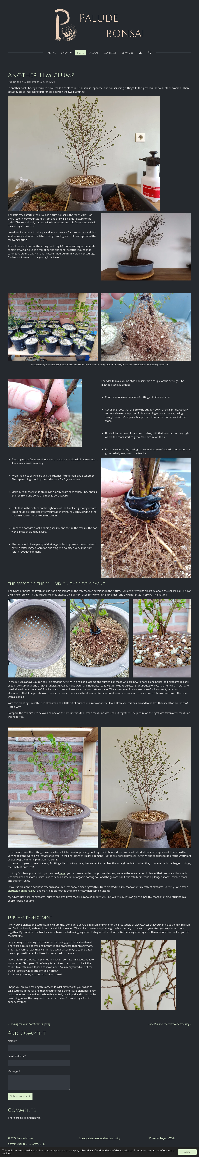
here (62, 873)
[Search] (149, 52)
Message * (14, 1071)
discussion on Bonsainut (22, 890)
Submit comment (20, 1096)
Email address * (17, 1056)
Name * (12, 1041)
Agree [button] (187, 1151)
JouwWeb (169, 1138)
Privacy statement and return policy (99, 1138)
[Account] (140, 52)
